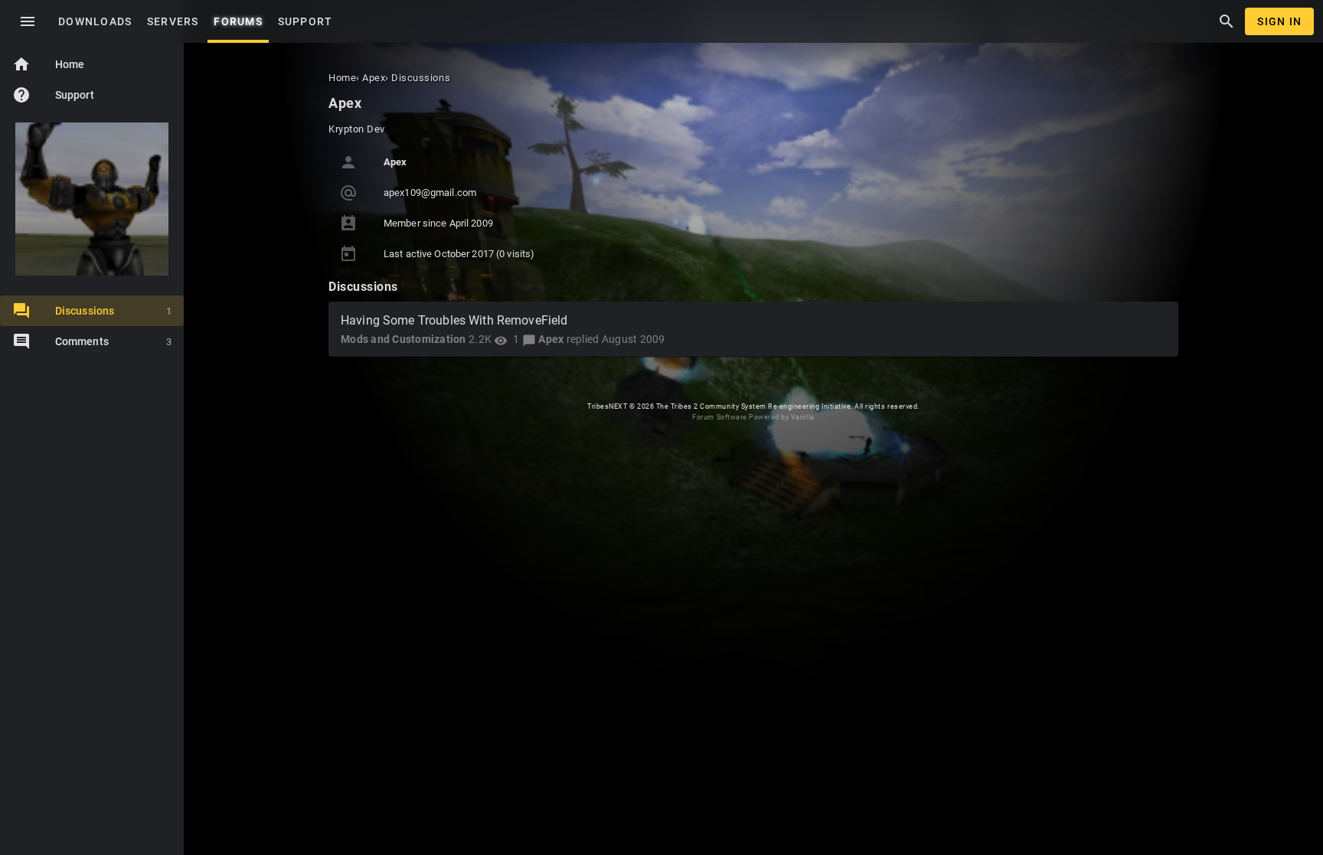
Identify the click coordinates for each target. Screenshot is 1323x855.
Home (48, 64)
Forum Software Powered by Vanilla (753, 417)
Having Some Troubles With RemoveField (454, 320)
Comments (113, 341)
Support (53, 95)
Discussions (113, 311)
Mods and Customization (403, 339)
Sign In (1279, 21)
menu (27, 21)
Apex (551, 339)
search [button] (1226, 21)
